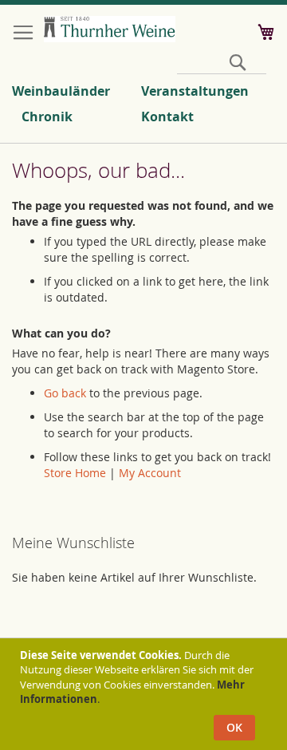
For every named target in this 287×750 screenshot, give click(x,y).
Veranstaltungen (195, 91)
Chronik (47, 116)
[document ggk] (145, 694)
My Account (150, 472)
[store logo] (109, 29)
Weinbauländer (61, 91)
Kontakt (167, 116)
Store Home (75, 472)
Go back (65, 393)
